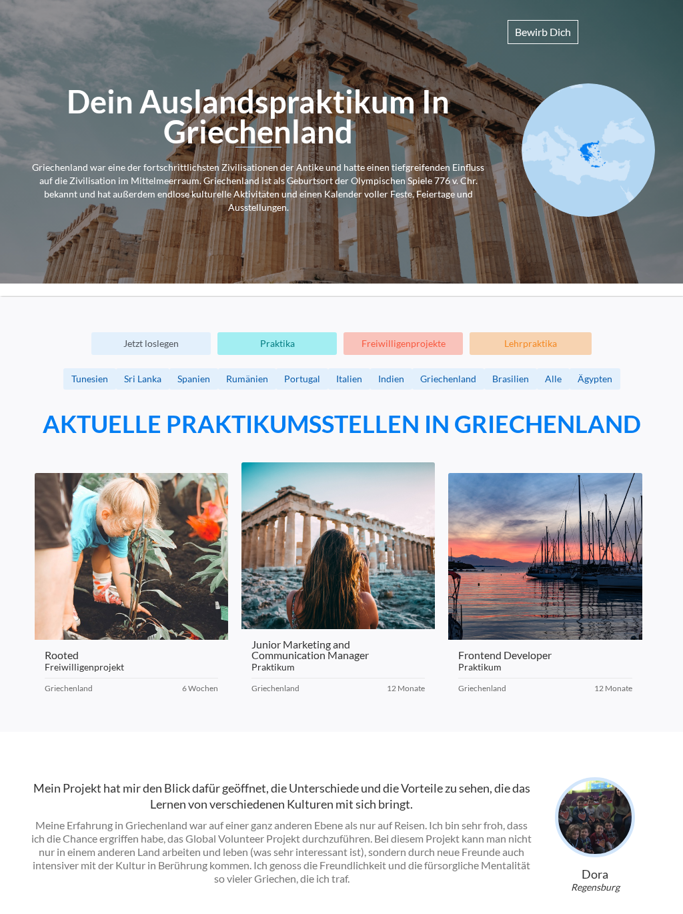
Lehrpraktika (530, 343)
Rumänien (247, 378)
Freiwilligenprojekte (404, 343)
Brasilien (510, 378)
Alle (553, 378)
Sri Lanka (142, 378)
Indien (391, 378)
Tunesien (89, 378)
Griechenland (448, 378)
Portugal (302, 378)
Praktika (277, 343)
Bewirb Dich (543, 31)
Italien (349, 378)
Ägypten (595, 378)
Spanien (193, 378)
